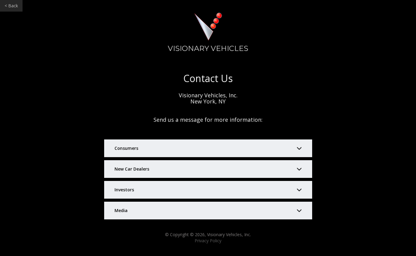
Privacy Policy (208, 240)
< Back (11, 6)
